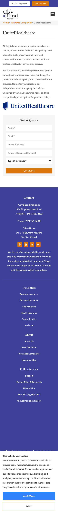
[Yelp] (32, 244)
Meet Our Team (29, 347)
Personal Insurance (29, 294)
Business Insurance (29, 300)
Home (6, 22)
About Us (29, 341)
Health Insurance (29, 313)
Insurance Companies (21, 22)
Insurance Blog (29, 360)
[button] (53, 14)
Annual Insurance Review (29, 400)
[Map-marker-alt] (19, 244)
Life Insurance (29, 306)
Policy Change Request (29, 394)
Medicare (29, 325)
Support (29, 375)
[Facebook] (26, 244)
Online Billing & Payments (29, 382)
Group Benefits (29, 319)
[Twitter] (38, 244)
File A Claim (29, 388)
